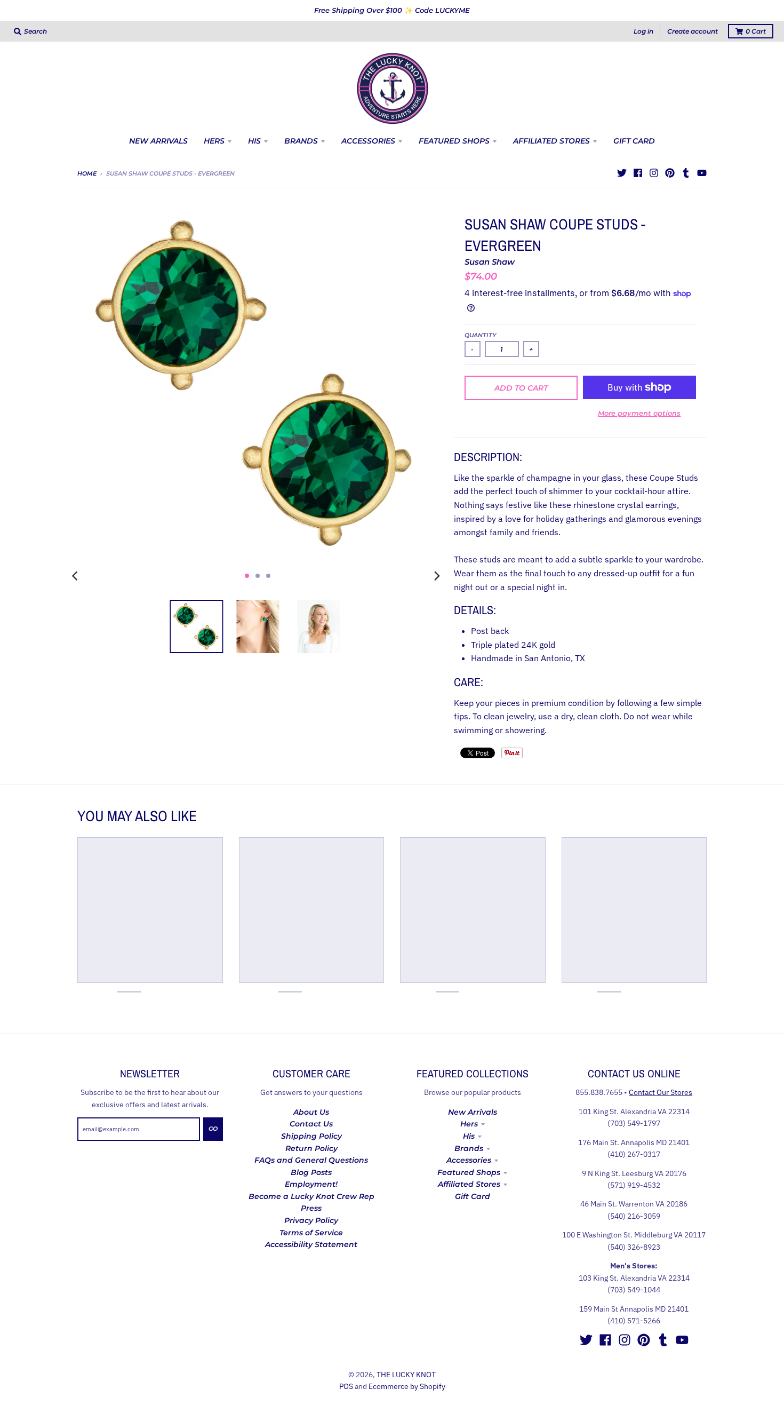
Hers (469, 1124)
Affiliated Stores (469, 1184)
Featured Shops (468, 1172)
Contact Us (311, 1124)
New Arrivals (472, 1112)
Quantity (481, 335)
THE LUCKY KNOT (406, 1374)
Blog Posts (311, 1172)
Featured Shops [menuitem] (454, 141)
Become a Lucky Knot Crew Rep (311, 1196)
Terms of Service (311, 1232)
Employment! (311, 1184)
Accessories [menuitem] (368, 141)
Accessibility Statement (311, 1244)
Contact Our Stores (660, 1092)
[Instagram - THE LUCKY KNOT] (654, 173)
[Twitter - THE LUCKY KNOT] (622, 173)
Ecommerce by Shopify (407, 1386)
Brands (468, 1148)
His (469, 1136)
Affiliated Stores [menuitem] (551, 141)
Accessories (468, 1160)
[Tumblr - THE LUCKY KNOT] (686, 173)
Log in (643, 31)
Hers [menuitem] (214, 141)
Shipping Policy (311, 1136)
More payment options (639, 413)
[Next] (437, 576)
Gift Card (472, 1196)
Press (311, 1208)
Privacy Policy (311, 1220)
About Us (311, 1112)
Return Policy (311, 1148)
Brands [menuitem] (301, 141)
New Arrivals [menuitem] (158, 141)
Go (213, 1128)
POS (346, 1386)
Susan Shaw (490, 262)
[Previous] (76, 576)
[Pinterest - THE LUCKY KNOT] (670, 173)
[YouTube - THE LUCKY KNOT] (702, 173)
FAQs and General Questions (311, 1160)
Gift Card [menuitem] (634, 141)
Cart (756, 31)
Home (87, 173)
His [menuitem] (254, 141)
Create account (692, 31)
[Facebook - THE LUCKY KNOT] (638, 173)
